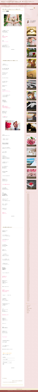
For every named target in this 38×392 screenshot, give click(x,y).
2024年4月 (28, 210)
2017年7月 (28, 299)
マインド (28, 311)
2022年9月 (28, 231)
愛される (6, 378)
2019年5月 (28, 275)
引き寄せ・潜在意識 (29, 308)
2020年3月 (28, 264)
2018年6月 (28, 287)
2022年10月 (28, 230)
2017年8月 (28, 298)
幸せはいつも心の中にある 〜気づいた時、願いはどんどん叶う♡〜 (17, 1)
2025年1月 (28, 200)
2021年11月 (28, 242)
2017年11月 (28, 295)
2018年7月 (28, 286)
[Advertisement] (12, 54)
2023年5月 (28, 222)
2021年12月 (28, 241)
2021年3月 (28, 251)
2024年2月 (28, 212)
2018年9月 (28, 284)
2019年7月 (28, 273)
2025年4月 (28, 197)
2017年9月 (28, 297)
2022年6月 (28, 234)
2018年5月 (28, 288)
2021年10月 (28, 243)
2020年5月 (28, 262)
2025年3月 (28, 198)
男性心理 (28, 309)
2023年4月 (28, 223)
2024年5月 (28, 209)
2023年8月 (28, 219)
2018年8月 (28, 285)
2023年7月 (28, 220)
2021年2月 (28, 252)
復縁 (27, 307)
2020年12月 (28, 254)
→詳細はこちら (32, 22)
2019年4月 (28, 276)
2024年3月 (28, 211)
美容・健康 (28, 310)
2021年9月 (28, 244)
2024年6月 (28, 208)
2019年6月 (28, 274)
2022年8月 (28, 232)
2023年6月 (28, 221)
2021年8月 (28, 245)
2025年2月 (28, 199)
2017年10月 (28, 296)
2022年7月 (28, 233)
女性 (4, 378)
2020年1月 (28, 266)
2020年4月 (28, 263)
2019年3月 (28, 277)
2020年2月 (28, 265)
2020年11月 (28, 255)
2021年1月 (28, 253)
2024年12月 (28, 201)
